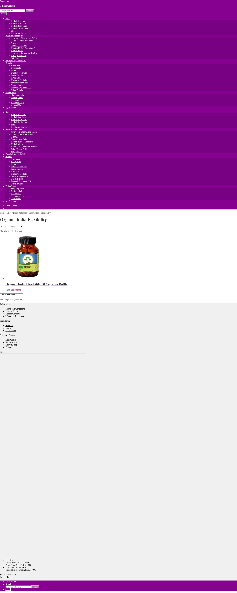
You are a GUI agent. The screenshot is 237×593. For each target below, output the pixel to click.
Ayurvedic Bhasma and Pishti (24, 38)
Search (30, 11)
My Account (10, 107)
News (8, 328)
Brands (8, 63)
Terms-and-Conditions (15, 309)
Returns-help (16, 100)
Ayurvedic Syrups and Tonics (24, 53)
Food (13, 31)
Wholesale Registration (15, 316)
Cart (8, 589)
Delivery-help (17, 97)
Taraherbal (4, 1)
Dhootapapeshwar (19, 73)
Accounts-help (17, 102)
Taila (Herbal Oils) (19, 55)
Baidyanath (16, 68)
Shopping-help (17, 95)
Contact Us (16, 105)
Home (2, 213)
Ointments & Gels (19, 45)
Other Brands (17, 90)
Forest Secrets (17, 75)
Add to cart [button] (16, 290)
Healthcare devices (19, 33)
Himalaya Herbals (19, 80)
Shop (7, 18)
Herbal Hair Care (18, 21)
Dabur (13, 70)
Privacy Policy (11, 311)
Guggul (14, 43)
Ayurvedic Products (14, 36)
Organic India (17, 85)
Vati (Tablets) (16, 58)
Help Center (10, 92)
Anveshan (15, 65)
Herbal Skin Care (18, 23)
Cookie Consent (12, 314)
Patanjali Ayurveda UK (15, 60)
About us (9, 325)
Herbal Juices (17, 50)
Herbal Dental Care (19, 28)
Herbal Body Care (19, 26)
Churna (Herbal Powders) (22, 41)
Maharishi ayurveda (19, 83)
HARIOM (15, 78)
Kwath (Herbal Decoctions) (23, 48)
